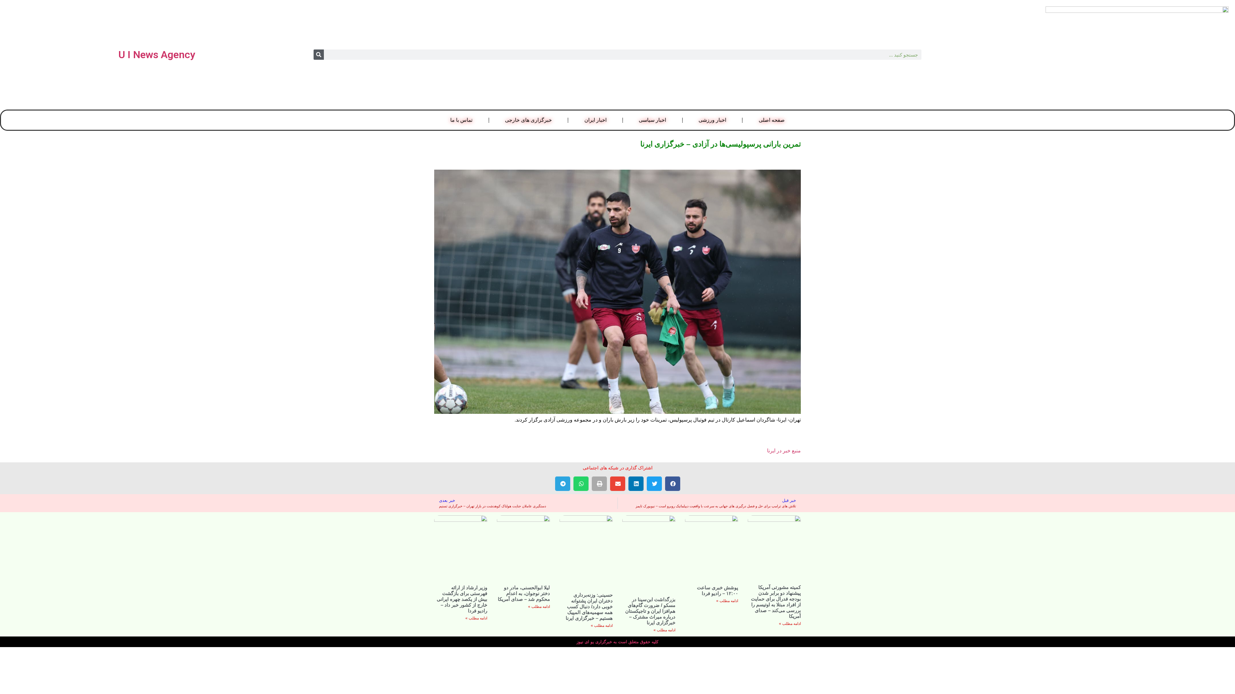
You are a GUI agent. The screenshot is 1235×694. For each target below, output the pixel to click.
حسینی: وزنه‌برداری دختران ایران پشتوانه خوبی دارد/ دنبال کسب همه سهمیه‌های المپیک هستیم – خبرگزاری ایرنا (589, 606)
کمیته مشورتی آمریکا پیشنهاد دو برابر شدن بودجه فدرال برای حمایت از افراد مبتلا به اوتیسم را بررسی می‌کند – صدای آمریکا (776, 601)
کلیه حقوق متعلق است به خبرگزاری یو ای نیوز (617, 641)
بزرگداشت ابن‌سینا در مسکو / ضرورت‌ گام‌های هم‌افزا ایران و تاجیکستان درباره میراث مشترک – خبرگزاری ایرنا (650, 611)
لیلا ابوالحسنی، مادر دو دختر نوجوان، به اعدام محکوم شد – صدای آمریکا (524, 593)
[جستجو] (319, 54)
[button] (672, 483)
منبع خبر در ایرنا (784, 450)
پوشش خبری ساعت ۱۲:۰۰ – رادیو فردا (717, 590)
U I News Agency (156, 55)
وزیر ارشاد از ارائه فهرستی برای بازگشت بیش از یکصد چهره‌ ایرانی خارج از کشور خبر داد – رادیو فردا (462, 599)
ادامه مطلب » (790, 623)
